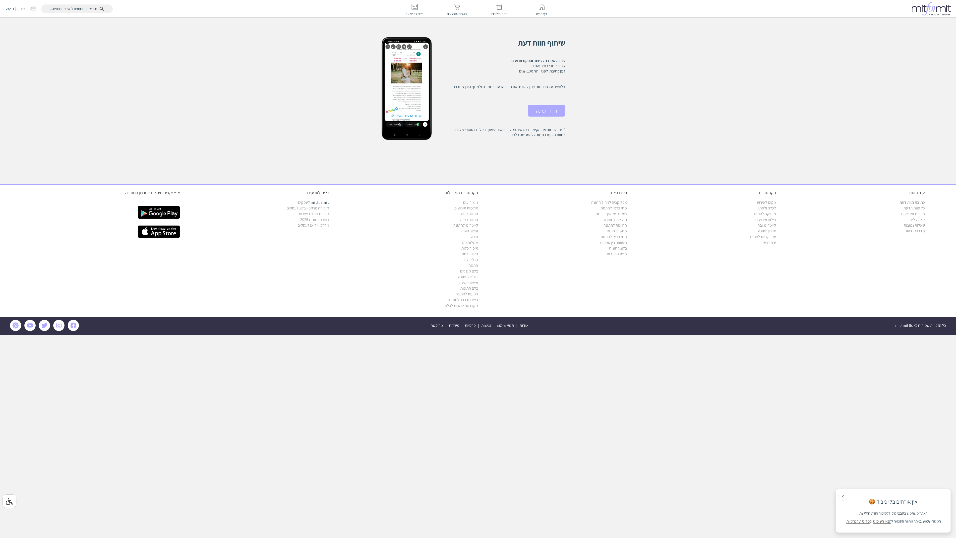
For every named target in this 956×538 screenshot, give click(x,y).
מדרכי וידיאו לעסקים (313, 225)
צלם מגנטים (469, 271)
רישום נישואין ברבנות (611, 213)
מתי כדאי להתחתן (613, 208)
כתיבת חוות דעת (912, 202)
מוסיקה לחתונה (764, 213)
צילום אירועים (765, 219)
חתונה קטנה (469, 213)
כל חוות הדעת (914, 208)
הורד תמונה (546, 111)
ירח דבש (769, 242)
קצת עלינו (917, 219)
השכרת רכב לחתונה (463, 299)
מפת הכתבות (617, 254)
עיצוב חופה (469, 231)
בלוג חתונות (618, 248)
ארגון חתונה (767, 231)
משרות (454, 325)
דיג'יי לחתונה (468, 276)
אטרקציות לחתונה (762, 236)
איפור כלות (469, 248)
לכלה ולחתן (767, 208)
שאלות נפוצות (914, 225)
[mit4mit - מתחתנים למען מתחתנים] (933, 8)
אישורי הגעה (468, 282)
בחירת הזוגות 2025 (314, 219)
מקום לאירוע (766, 202)
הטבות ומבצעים (913, 213)
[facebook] (74, 329)
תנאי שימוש (505, 325)
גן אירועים (470, 202)
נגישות (486, 325)
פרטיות (470, 325)
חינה (474, 236)
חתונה (473, 265)
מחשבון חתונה (616, 231)
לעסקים (313, 202)
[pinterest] (17, 329)
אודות (524, 325)
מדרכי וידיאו (915, 231)
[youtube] (31, 329)
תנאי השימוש (882, 521)
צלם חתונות (469, 288)
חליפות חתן (469, 254)
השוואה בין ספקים (613, 242)
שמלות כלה (469, 242)
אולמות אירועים (466, 208)
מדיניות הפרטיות (858, 521)
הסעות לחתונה (467, 294)
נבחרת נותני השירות (314, 213)
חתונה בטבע (468, 219)
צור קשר (437, 325)
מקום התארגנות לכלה (461, 305)
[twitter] (45, 329)
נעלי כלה (471, 259)
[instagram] (60, 329)
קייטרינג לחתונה (465, 225)
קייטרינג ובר (767, 225)
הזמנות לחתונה (615, 225)
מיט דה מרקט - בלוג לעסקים (308, 208)
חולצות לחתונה (615, 219)
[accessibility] (9, 501)
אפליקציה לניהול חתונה (609, 202)
